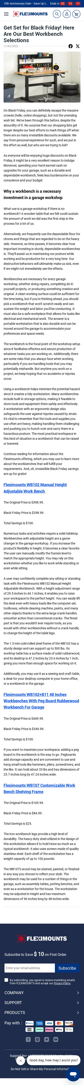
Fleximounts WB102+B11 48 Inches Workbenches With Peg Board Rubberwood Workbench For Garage (41, 701)
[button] (42, 993)
